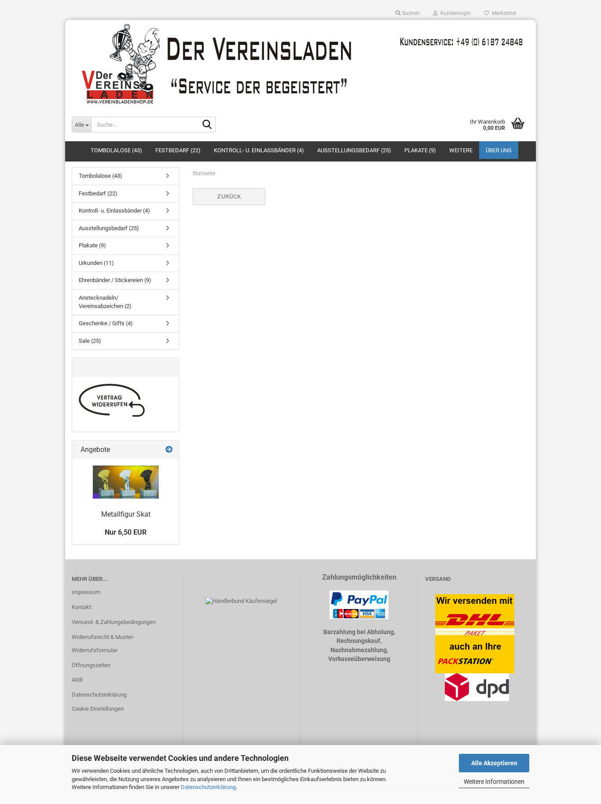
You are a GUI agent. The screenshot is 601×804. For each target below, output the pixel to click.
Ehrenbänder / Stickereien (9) (115, 280)
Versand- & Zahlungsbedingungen (114, 622)
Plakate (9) (420, 150)
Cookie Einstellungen (98, 708)
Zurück (229, 196)
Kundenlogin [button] (454, 13)
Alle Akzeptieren (494, 763)
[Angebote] (168, 450)
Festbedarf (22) (178, 150)
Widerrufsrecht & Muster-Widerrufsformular (103, 643)
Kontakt (81, 607)
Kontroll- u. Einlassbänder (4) (259, 150)
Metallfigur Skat (125, 514)
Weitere (461, 150)
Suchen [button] (410, 13)
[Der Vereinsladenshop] (300, 64)
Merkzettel (502, 13)
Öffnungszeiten (91, 665)
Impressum (86, 592)
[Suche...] (207, 125)
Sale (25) (90, 341)
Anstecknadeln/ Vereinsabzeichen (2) (105, 301)
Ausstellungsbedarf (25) (354, 150)
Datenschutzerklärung (208, 787)
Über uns (499, 150)
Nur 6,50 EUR (126, 532)
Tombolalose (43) (116, 150)
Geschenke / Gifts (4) (106, 323)
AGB (77, 679)
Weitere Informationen (494, 781)
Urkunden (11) (96, 263)
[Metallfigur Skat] (126, 482)
